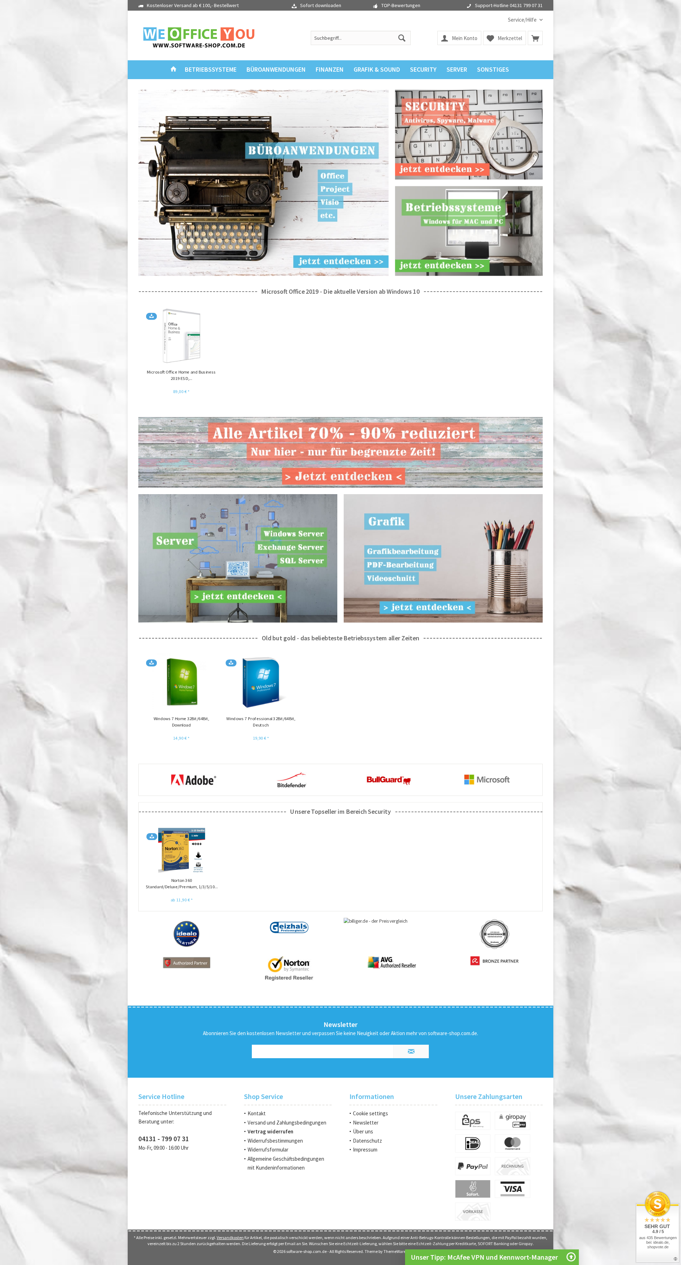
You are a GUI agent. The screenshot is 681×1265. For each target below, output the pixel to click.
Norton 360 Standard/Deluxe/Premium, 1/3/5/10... (182, 883)
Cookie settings (370, 1113)
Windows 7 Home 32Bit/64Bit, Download (181, 722)
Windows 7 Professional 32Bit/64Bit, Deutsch (260, 722)
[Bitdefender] (194, 779)
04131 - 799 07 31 (163, 1138)
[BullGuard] (291, 779)
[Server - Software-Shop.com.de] (237, 558)
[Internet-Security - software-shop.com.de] (469, 134)
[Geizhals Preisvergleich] (289, 927)
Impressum (365, 1149)
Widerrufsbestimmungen (275, 1140)
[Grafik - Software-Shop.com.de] (443, 558)
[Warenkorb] (535, 38)
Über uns (363, 1131)
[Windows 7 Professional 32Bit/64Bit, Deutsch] (260, 682)
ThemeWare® (395, 1251)
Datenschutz (367, 1140)
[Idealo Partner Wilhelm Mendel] (186, 934)
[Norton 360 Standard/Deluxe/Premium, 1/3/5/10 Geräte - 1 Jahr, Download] (181, 850)
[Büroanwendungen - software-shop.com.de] (263, 183)
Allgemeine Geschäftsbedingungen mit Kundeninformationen (286, 1163)
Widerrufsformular (268, 1149)
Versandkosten (230, 1237)
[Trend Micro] (487, 779)
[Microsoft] (389, 779)
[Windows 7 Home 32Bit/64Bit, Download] (181, 682)
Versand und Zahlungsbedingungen (287, 1122)
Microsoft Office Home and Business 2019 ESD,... (181, 375)
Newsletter (365, 1122)
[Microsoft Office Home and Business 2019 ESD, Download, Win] (181, 335)
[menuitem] (523, 19)
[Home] (173, 69)
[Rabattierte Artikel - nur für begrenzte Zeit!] (340, 452)
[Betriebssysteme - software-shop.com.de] (469, 231)
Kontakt (257, 1113)
